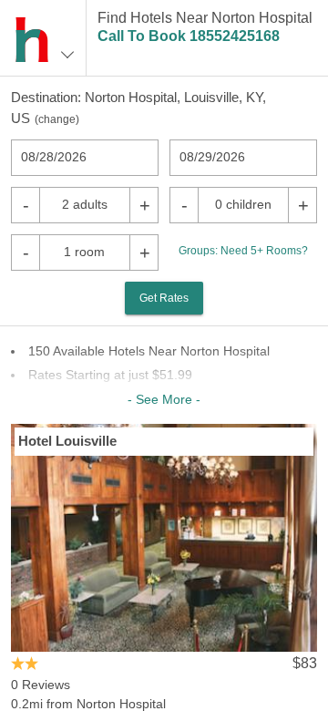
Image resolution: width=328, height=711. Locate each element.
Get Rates (164, 298)
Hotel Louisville (67, 440)
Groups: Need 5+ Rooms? (243, 250)
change (57, 119)
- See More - (164, 399)
